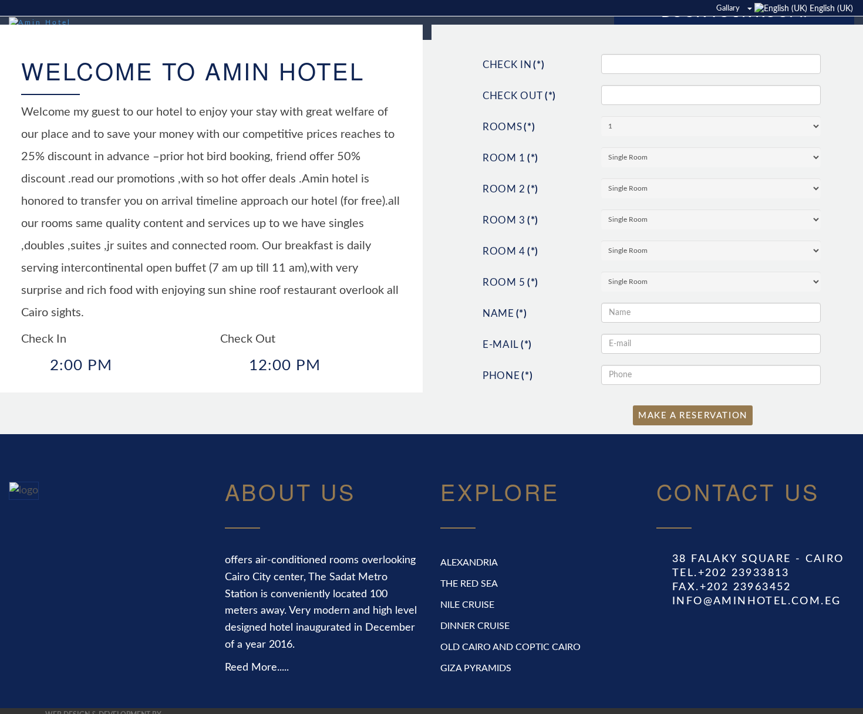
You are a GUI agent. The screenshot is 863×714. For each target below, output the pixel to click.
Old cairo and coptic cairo (510, 675)
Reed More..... (257, 696)
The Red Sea (469, 612)
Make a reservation (692, 443)
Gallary (728, 8)
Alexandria (469, 590)
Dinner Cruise (475, 654)
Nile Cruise (467, 633)
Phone (507, 404)
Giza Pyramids (475, 696)
